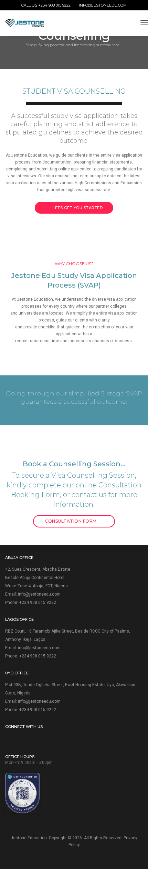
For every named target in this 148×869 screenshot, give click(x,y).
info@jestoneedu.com (103, 5)
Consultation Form (71, 521)
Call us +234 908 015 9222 (46, 5)
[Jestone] (24, 23)
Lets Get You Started (77, 207)
